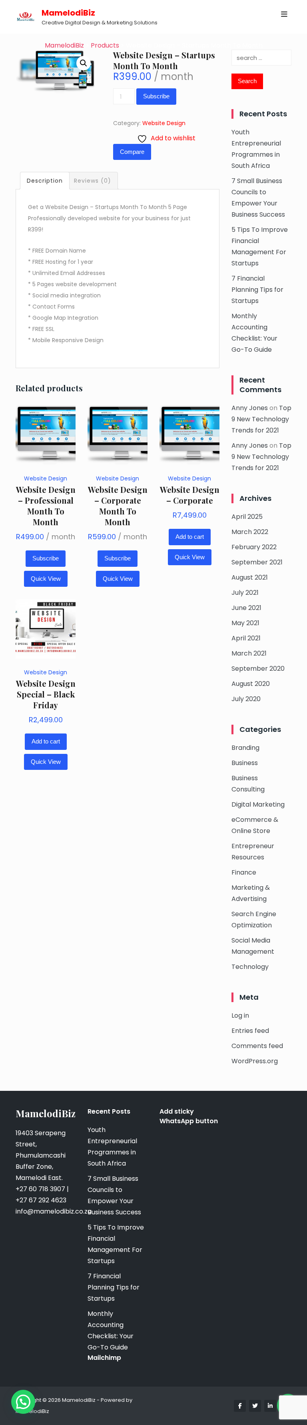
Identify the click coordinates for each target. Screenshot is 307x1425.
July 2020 (246, 699)
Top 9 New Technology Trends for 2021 (261, 419)
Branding (245, 747)
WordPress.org (254, 1061)
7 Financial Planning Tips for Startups (257, 289)
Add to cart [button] (189, 536)
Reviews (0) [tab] (92, 181)
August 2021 (249, 577)
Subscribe (156, 96)
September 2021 (257, 562)
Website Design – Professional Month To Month (46, 505)
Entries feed (250, 1030)
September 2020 (258, 668)
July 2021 (245, 592)
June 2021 (246, 607)
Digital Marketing (258, 804)
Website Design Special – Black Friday (46, 694)
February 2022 (254, 547)
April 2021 (246, 638)
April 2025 (247, 516)
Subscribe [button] (45, 558)
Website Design (163, 123)
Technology (250, 966)
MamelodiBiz (68, 12)
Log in (240, 1015)
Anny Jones (249, 408)
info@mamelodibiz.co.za (54, 1211)
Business (244, 762)
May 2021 (245, 623)
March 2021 (249, 653)
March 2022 (249, 531)
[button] (83, 63)
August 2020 (250, 683)
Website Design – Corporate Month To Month (118, 505)
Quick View (46, 578)
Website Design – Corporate (189, 495)
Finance (243, 872)
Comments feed (257, 1045)
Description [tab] (45, 181)
